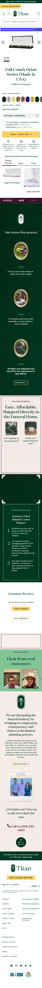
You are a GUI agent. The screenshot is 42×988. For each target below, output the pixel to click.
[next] (40, 679)
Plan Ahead (7, 909)
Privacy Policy (8, 942)
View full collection (10, 109)
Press (4, 951)
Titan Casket (24, 985)
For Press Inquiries (30, 904)
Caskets (5, 899)
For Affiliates (28, 913)
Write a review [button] (21, 609)
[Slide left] (3, 42)
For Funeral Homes (30, 899)
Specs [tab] (20, 163)
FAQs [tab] (33, 163)
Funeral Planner (9, 956)
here (35, 156)
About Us (6, 923)
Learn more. (27, 857)
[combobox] (21, 21)
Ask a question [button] (21, 618)
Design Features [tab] (8, 161)
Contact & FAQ (8, 918)
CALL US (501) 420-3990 (21, 878)
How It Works (8, 913)
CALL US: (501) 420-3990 (11, 6)
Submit (34, 886)
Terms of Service (9, 947)
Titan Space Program (27, 919)
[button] (3, 13)
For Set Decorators (30, 909)
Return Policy (8, 937)
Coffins (5, 904)
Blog (4, 928)
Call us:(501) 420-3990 (23, 828)
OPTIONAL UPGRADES (14, 116)
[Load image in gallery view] (6, 59)
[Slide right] (39, 42)
